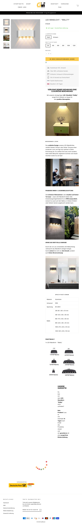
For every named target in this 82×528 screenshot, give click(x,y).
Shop (28, 4)
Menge (48, 50)
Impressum (6, 502)
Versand (65, 4)
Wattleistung (51, 42)
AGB (4, 505)
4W (53, 45)
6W (58, 45)
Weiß (48, 37)
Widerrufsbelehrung (8, 510)
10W (68, 45)
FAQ (59, 7)
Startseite (19, 4)
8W (63, 45)
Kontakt (54, 4)
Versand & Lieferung (8, 513)
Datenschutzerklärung (9, 508)
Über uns (22, 7)
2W (48, 45)
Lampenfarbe (50, 34)
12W (74, 45)
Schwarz (55, 37)
